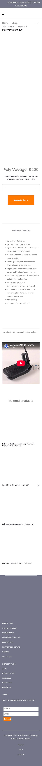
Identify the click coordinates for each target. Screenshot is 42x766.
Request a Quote (21, 200)
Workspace (8, 26)
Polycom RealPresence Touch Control (17, 524)
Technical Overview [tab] (21, 230)
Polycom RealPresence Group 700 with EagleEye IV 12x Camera (18, 445)
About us (21, 745)
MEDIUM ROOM (7, 683)
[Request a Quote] (38, 485)
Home (5, 22)
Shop (14, 22)
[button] (5, 187)
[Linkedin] (23, 761)
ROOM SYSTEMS (7, 623)
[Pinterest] (28, 761)
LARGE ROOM (6, 687)
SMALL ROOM (6, 678)
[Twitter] (18, 761)
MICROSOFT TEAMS (8, 664)
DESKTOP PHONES (8, 633)
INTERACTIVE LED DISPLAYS (11, 647)
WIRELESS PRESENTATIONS (11, 638)
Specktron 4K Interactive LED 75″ (15, 485)
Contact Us (21, 754)
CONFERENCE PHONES (9, 628)
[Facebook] (13, 761)
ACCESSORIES (7, 656)
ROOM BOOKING (7, 642)
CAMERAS (5, 652)
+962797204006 (33, 2)
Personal (22, 26)
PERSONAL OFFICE (8, 673)
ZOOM (4, 669)
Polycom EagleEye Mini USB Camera (16, 563)
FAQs (21, 750)
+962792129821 (21, 6)
